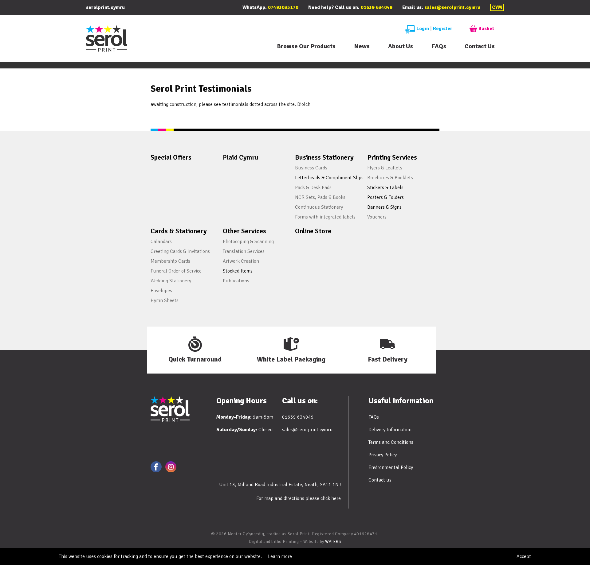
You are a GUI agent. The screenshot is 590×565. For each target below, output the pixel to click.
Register (442, 28)
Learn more (280, 556)
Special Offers (171, 157)
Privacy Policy (382, 455)
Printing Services (392, 157)
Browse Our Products (306, 46)
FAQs (438, 46)
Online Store (313, 231)
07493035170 (283, 7)
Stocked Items (238, 271)
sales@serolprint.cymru (452, 7)
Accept (524, 556)
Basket (486, 28)
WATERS (333, 541)
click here (331, 498)
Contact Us (480, 46)
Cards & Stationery (179, 231)
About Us (400, 46)
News (362, 46)
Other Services (244, 231)
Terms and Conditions (390, 442)
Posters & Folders (385, 197)
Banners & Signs (384, 207)
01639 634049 (376, 7)
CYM (497, 7)
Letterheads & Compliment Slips (329, 178)
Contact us (379, 480)
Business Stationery (324, 157)
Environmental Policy (390, 467)
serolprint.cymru (105, 7)
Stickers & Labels (385, 187)
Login (422, 28)
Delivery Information (389, 430)
